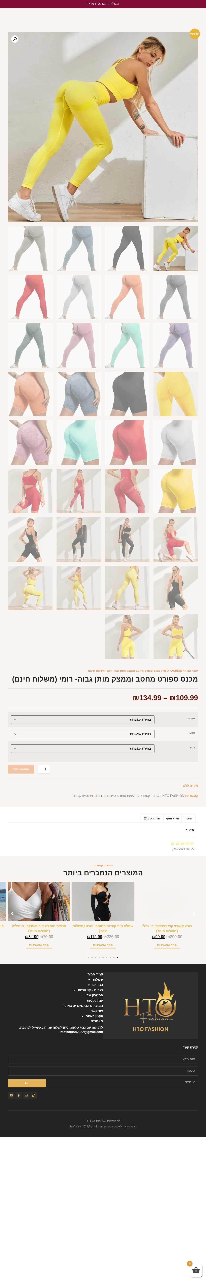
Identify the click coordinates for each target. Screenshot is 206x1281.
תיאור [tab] (188, 818)
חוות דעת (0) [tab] (152, 818)
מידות (191, 718)
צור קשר (97, 1011)
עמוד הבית (191, 670)
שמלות (98, 979)
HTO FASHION (172, 670)
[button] (15, 39)
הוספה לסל (21, 769)
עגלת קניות (95, 1000)
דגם (192, 747)
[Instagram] (26, 1095)
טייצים (111, 796)
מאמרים (97, 1021)
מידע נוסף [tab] (172, 818)
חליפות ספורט (127, 796)
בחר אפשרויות (167, 945)
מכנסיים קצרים (83, 796)
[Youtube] (11, 1095)
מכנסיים (100, 796)
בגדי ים (97, 985)
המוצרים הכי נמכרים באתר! (83, 1005)
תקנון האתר (94, 1016)
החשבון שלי (94, 995)
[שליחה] (27, 1083)
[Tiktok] (33, 1095)
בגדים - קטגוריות (149, 796)
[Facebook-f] (18, 1095)
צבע (192, 732)
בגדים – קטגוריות (90, 990)
